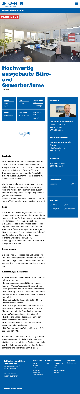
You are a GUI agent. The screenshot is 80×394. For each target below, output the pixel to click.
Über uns (57, 361)
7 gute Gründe (58, 363)
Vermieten (36, 370)
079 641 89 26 (56, 130)
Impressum (71, 361)
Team (56, 366)
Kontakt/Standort (59, 370)
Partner (56, 372)
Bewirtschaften (38, 375)
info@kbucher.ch (57, 124)
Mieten (35, 366)
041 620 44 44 (56, 127)
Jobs (55, 368)
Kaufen (35, 363)
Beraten (48, 361)
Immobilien (37, 361)
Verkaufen (36, 368)
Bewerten (36, 372)
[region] (23, 137)
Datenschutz (71, 363)
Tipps (47, 363)
